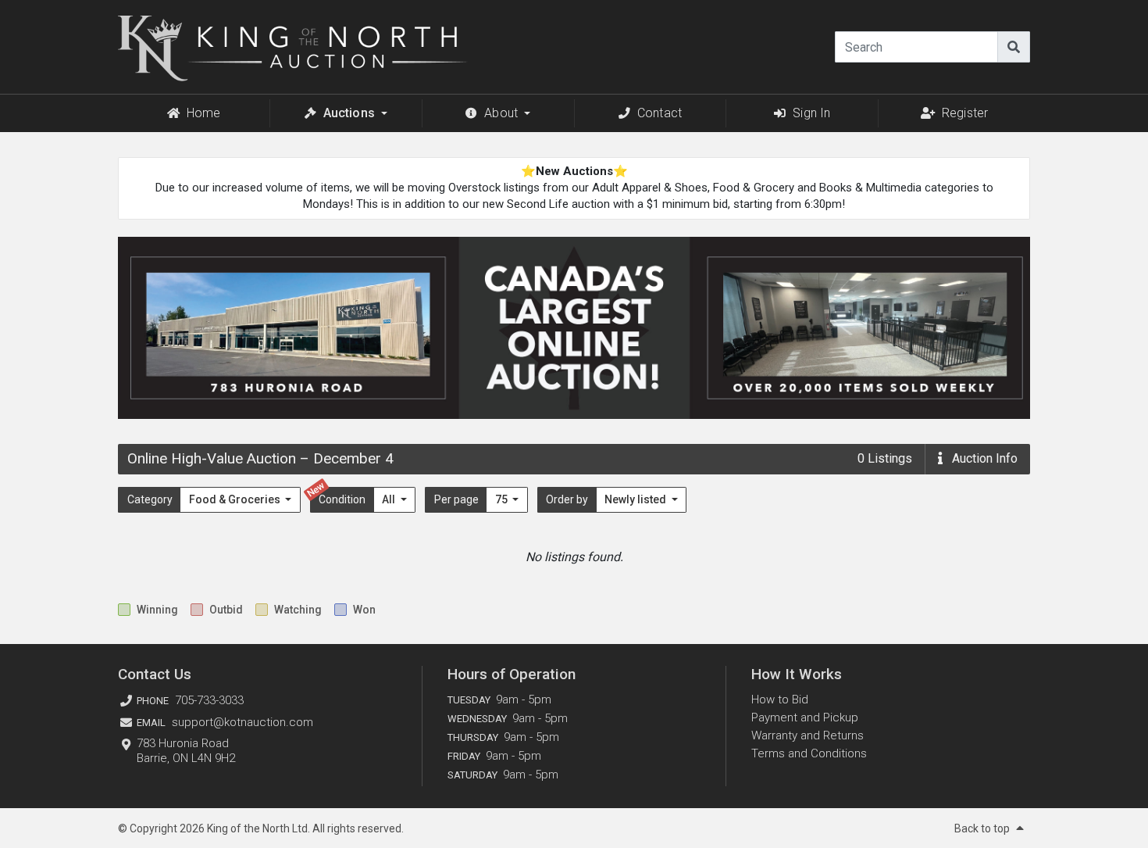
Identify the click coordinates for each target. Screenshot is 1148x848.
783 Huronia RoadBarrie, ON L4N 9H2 (186, 750)
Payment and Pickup (804, 717)
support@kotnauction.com (242, 722)
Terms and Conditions (809, 753)
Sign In (811, 113)
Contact (659, 113)
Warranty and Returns (807, 735)
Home (204, 113)
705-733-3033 (209, 700)
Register (965, 113)
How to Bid (779, 699)
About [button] (501, 113)
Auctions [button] (349, 113)
